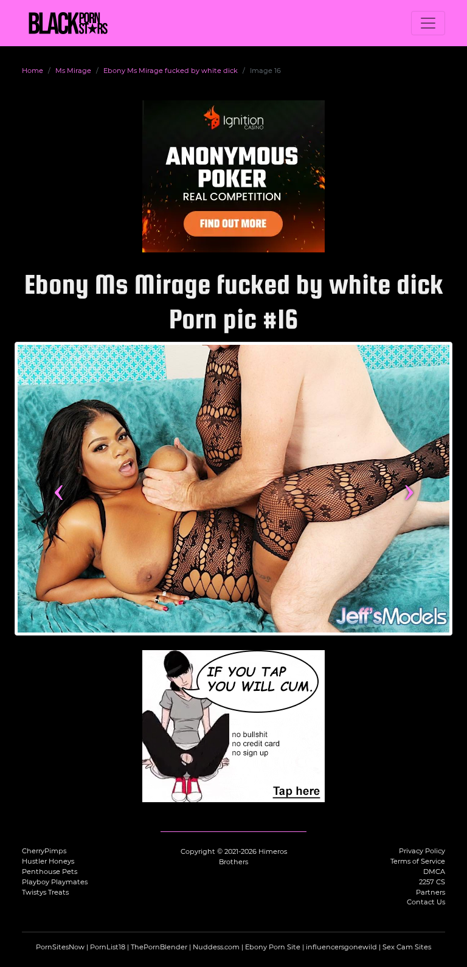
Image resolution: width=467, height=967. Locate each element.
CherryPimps (44, 851)
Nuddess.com (216, 947)
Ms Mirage (73, 70)
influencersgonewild (341, 947)
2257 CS (432, 882)
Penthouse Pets (49, 871)
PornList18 (107, 947)
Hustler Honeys (48, 861)
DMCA (434, 871)
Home (32, 70)
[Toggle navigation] (428, 23)
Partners (430, 892)
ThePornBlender (159, 947)
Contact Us (426, 902)
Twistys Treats (45, 892)
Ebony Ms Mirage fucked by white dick (170, 70)
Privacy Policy (422, 851)
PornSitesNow (60, 947)
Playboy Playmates (55, 882)
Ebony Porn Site (272, 947)
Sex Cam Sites (406, 947)
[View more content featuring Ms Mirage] (233, 489)
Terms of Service (417, 861)
